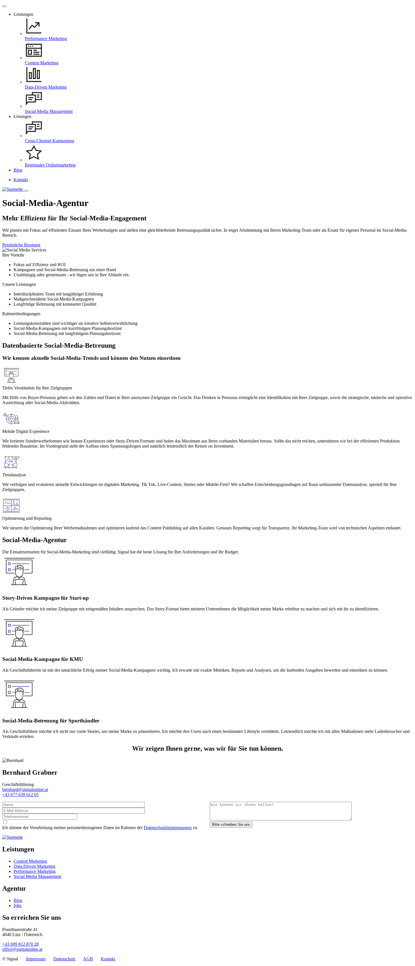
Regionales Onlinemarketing (50, 165)
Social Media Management (49, 111)
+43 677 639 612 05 (20, 794)
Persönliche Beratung (21, 244)
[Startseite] (13, 189)
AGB (88, 958)
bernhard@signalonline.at (25, 789)
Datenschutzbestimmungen (168, 827)
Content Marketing (41, 62)
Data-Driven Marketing (46, 87)
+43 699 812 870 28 (20, 944)
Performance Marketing (46, 38)
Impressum (35, 958)
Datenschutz (64, 958)
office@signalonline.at (22, 949)
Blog (18, 170)
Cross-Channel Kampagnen (49, 140)
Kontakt (21, 179)
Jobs (17, 905)
